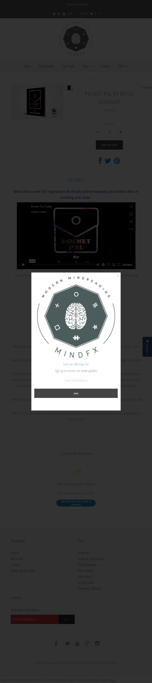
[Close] (117, 275)
